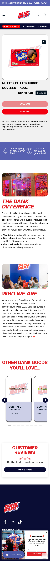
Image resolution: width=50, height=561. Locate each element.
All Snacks (28, 26)
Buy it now (25, 111)
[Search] (38, 14)
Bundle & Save (11, 27)
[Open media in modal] (44, 42)
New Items (42, 26)
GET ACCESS (36, 554)
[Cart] (45, 14)
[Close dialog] (46, 532)
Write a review (25, 469)
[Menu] (3, 14)
